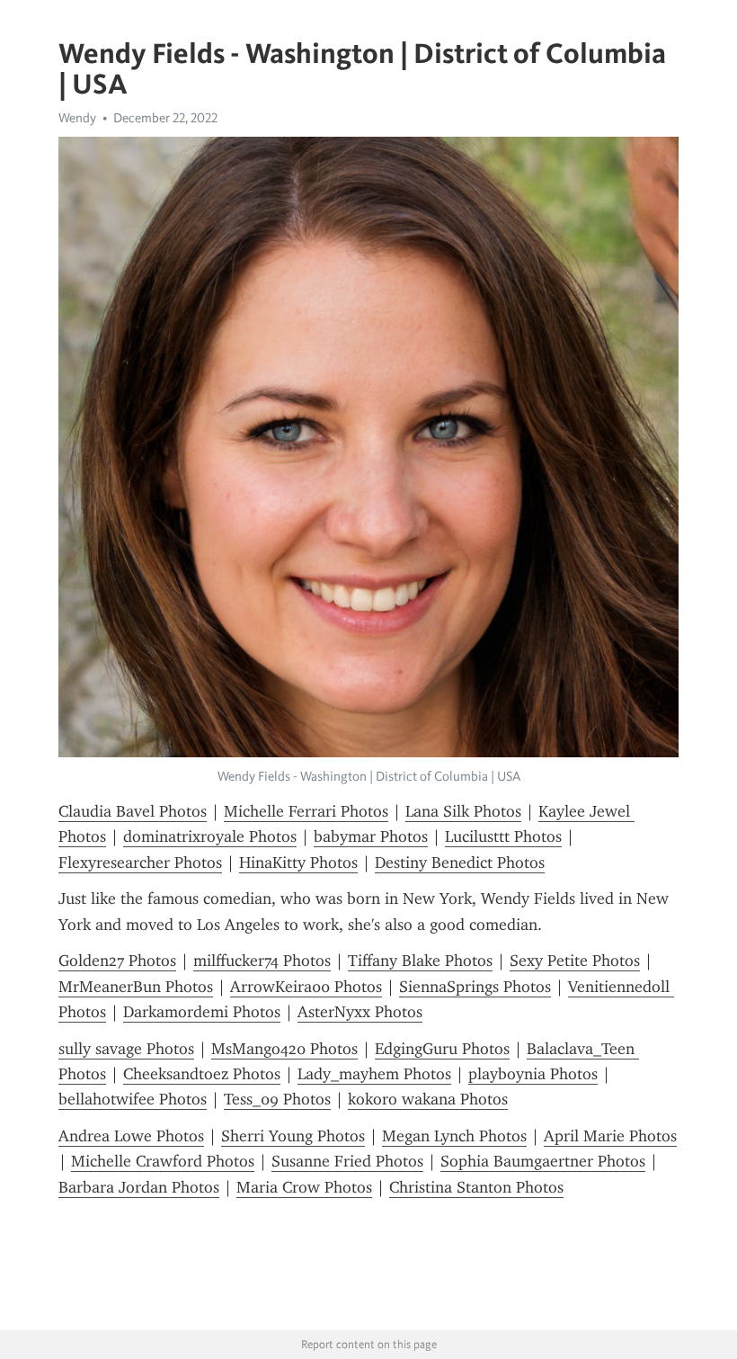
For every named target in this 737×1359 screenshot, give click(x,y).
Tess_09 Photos (277, 1099)
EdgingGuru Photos (442, 1049)
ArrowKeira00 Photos (306, 987)
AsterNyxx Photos (359, 1012)
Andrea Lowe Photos (131, 1136)
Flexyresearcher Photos (140, 862)
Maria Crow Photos (304, 1187)
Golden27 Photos (117, 960)
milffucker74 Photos (262, 960)
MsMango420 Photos (284, 1049)
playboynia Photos (533, 1074)
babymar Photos (371, 836)
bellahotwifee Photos (132, 1099)
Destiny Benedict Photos (460, 862)
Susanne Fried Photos (347, 1161)
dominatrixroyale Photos (210, 836)
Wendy (77, 118)
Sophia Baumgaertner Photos (542, 1161)
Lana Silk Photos (463, 811)
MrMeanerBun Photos (135, 987)
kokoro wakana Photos (428, 1099)
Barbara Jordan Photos (138, 1187)
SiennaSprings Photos (475, 987)
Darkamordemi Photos (201, 1012)
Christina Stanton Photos (476, 1187)
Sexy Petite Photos (575, 960)
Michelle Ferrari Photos (306, 811)
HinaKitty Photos (298, 862)
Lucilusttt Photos (503, 836)
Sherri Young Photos (293, 1136)
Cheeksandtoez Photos (201, 1074)
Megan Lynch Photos (454, 1136)
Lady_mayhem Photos (374, 1074)
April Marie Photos (610, 1136)
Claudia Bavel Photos (132, 811)
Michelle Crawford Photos (162, 1161)
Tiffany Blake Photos (420, 960)
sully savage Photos (126, 1049)
